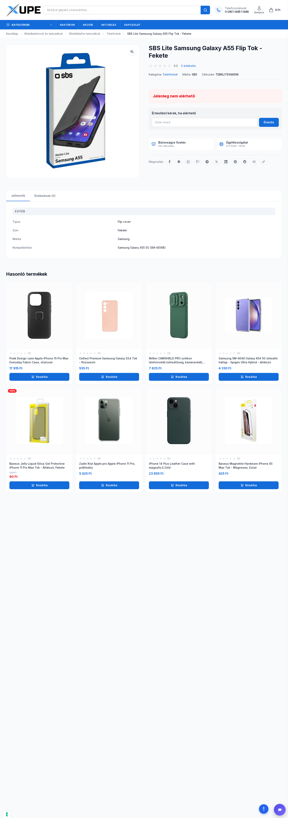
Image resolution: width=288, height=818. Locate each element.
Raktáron (67, 24)
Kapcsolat (132, 24)
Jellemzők (18, 195)
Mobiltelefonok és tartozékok (43, 33)
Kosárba (42, 376)
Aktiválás (108, 24)
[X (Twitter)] (216, 161)
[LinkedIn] (225, 161)
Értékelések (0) (44, 195)
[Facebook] (169, 161)
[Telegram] (207, 161)
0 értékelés (188, 65)
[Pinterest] (235, 161)
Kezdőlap (12, 33)
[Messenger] (178, 161)
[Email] (254, 161)
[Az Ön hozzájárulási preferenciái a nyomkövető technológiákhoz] (7, 814)
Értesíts (269, 122)
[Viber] (197, 161)
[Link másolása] (263, 161)
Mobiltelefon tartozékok (84, 33)
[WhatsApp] (188, 161)
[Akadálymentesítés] (263, 809)
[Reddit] (244, 161)
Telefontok (114, 33)
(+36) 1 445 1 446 (237, 11)
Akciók (88, 24)
